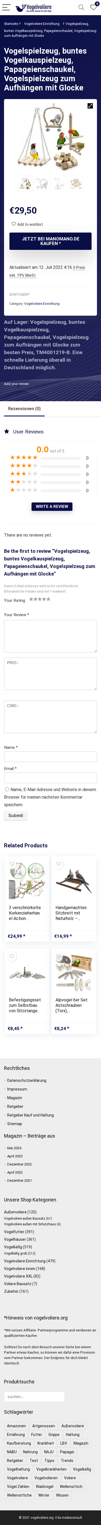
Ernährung (16, 1434)
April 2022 (15, 1172)
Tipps (49, 1460)
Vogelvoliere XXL (18, 1276)
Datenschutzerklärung (26, 1080)
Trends (67, 1460)
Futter (36, 1434)
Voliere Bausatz (18, 1284)
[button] (90, 106)
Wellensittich (71, 1486)
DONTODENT (19, 294)
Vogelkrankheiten (51, 1469)
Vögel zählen (18, 1486)
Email (10, 768)
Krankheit (45, 1443)
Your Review (16, 614)
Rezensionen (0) (24, 408)
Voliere (70, 1478)
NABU (12, 1452)
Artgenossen (43, 1426)
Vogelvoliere (17, 1478)
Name (11, 747)
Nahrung (30, 1452)
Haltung (72, 1434)
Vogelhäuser (15, 1239)
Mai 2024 (14, 1148)
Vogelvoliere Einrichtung (42, 24)
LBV (63, 1443)
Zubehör (11, 1291)
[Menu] (6, 8)
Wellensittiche (19, 1495)
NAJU (49, 1452)
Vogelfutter (14, 1232)
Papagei (67, 1452)
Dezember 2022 (19, 1164)
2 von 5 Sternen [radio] (33, 599)
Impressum (17, 1089)
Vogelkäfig (13, 1247)
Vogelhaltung (18, 1469)
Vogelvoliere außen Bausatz (24, 1218)
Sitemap (14, 1124)
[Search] (81, 8)
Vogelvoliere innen (19, 1268)
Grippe (54, 1434)
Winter (44, 1495)
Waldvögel (44, 1486)
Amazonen (16, 1426)
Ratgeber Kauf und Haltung (30, 1115)
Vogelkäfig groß (15, 1253)
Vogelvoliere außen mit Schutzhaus (30, 1224)
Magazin (14, 1098)
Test (34, 1460)
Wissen (62, 1495)
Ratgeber (15, 1106)
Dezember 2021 (19, 1180)
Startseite (11, 24)
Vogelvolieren (46, 1478)
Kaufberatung (19, 1443)
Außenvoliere (15, 1212)
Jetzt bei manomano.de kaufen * (50, 241)
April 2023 (15, 1156)
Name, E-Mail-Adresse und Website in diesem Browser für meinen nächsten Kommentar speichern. (50, 797)
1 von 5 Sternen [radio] (31, 599)
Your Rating (14, 600)
